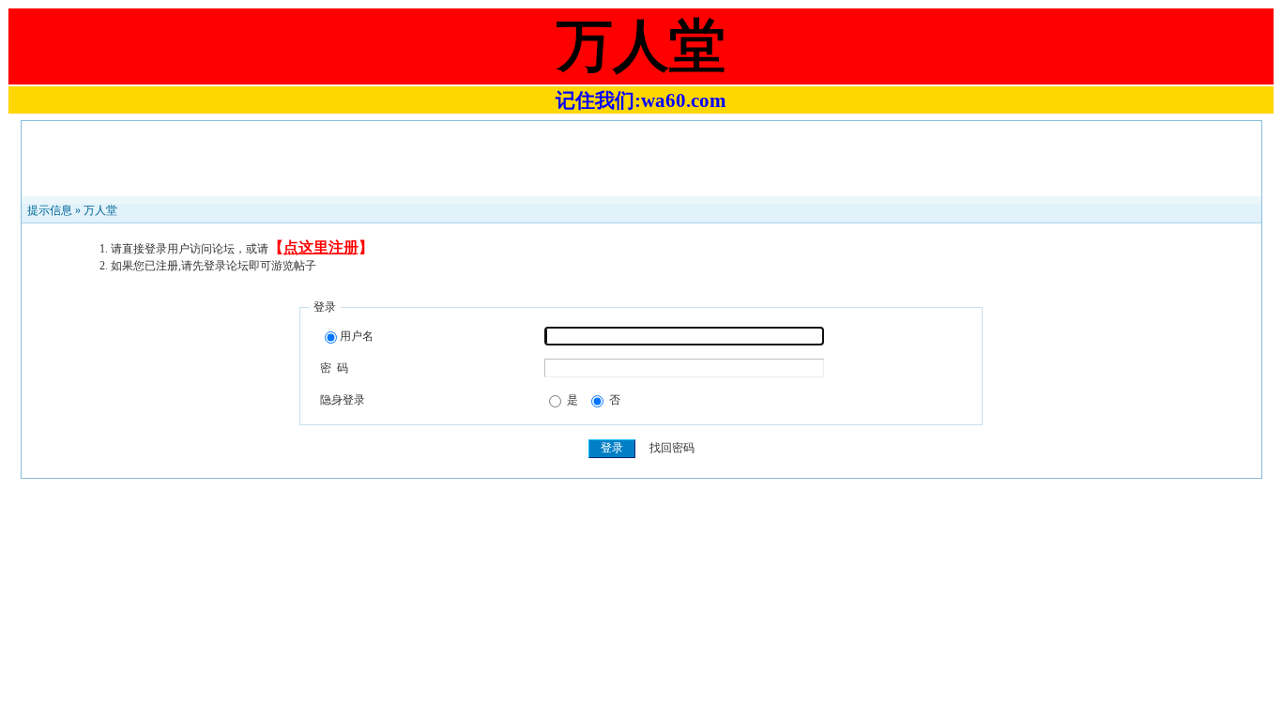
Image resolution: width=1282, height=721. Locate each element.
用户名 (357, 336)
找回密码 (671, 447)
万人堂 (100, 210)
